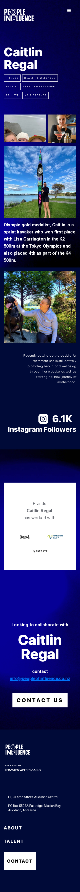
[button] (69, 11)
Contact (20, 861)
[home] (19, 15)
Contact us (40, 700)
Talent (14, 841)
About (13, 828)
